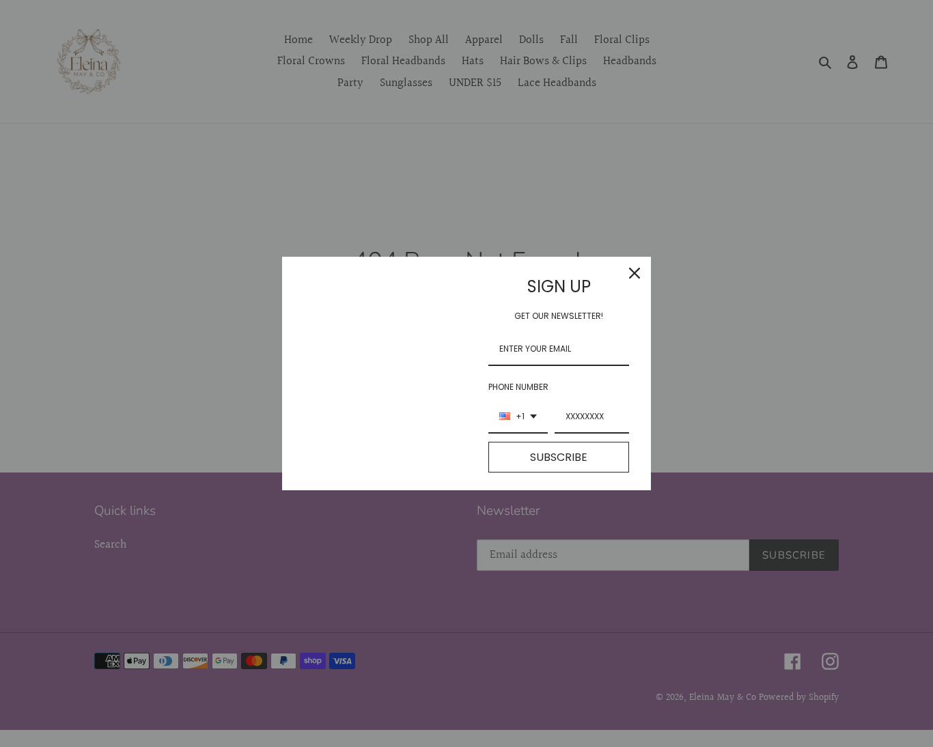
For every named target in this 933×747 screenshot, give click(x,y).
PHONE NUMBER (518, 387)
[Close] (634, 273)
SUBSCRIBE (558, 457)
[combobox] (518, 417)
